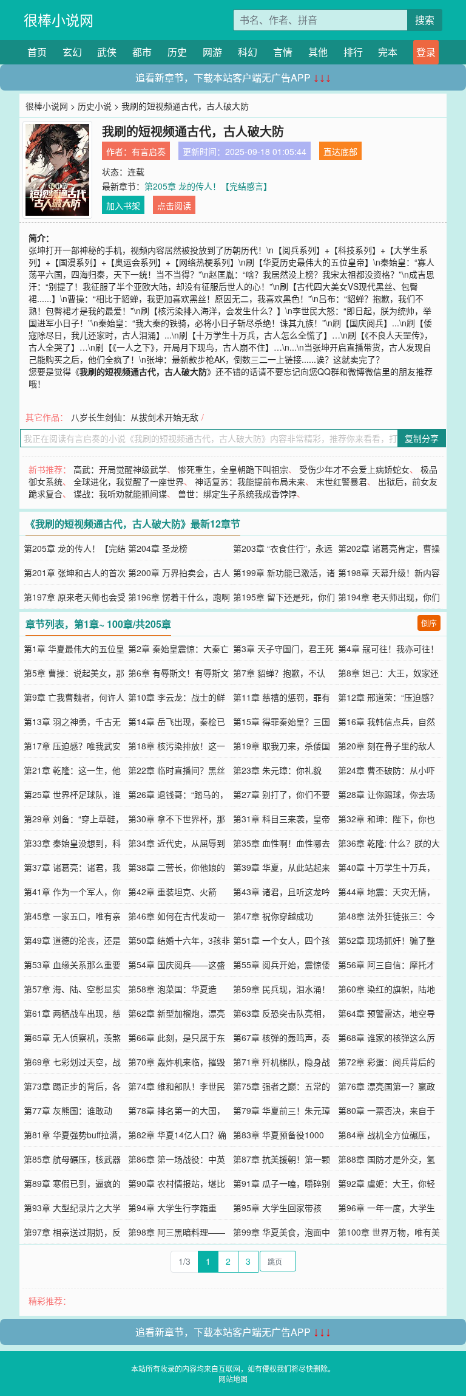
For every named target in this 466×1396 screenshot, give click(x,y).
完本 (387, 52)
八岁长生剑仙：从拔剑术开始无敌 (134, 417)
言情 (282, 52)
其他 (318, 52)
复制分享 (422, 438)
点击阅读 (174, 205)
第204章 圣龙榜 (157, 548)
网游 (212, 52)
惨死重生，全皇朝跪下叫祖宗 (233, 469)
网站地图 (233, 1379)
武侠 (106, 52)
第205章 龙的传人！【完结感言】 (208, 186)
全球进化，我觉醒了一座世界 (128, 481)
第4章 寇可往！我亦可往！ (388, 648)
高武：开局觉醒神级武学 (120, 469)
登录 (426, 52)
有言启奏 (149, 151)
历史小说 (95, 106)
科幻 (247, 52)
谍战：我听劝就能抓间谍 (120, 493)
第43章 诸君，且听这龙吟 (281, 891)
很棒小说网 (58, 20)
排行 (353, 52)
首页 (37, 52)
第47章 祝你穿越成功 (273, 916)
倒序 (429, 622)
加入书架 (123, 205)
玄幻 (72, 52)
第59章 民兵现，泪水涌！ (281, 989)
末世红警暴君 (341, 481)
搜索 (424, 20)
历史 (177, 52)
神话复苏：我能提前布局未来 (250, 481)
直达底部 (340, 151)
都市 (142, 52)
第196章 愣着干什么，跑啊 (179, 597)
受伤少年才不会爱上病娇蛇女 (354, 469)
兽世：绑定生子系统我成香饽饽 (237, 493)
